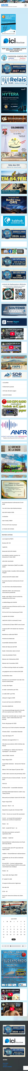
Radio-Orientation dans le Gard (11, 651)
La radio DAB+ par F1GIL (8, 694)
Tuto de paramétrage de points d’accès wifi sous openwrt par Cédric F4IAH (13, 711)
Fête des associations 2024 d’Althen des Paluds (13, 744)
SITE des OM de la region (9, 391)
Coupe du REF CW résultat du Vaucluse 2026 (13, 629)
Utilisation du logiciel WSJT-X (10, 740)
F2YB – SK (4, 891)
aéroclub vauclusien (7, 561)
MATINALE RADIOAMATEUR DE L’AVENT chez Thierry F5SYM (13, 792)
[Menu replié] (25, 5)
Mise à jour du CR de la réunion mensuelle (13, 727)
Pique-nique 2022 (7, 801)
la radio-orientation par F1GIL (10, 689)
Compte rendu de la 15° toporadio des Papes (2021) (12, 848)
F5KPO (11, 48)
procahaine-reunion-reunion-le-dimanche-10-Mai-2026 (11, 556)
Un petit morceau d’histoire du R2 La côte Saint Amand (13, 607)
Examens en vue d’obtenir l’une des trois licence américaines (13, 680)
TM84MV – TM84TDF (7, 838)
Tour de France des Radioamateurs (12, 508)
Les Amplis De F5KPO (7, 539)
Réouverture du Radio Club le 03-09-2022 (13, 797)
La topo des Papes (7, 685)
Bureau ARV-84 (6, 543)
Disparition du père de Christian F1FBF (12, 810)
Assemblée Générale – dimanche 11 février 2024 (13, 764)
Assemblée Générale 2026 (9, 643)
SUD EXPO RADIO (7, 395)
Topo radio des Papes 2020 (9, 875)
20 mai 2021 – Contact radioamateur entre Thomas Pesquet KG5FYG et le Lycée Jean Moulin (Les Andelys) (13, 865)
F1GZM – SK (5, 871)
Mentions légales (7, 1066)
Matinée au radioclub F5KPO (10, 634)
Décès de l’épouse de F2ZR (9, 647)
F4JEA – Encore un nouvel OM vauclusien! (13, 814)
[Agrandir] (25, 482)
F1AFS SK (4, 783)
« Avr (14, 939)
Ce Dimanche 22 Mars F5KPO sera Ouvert (13, 624)
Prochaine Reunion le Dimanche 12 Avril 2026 (12, 503)
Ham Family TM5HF (7, 520)
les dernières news (7, 675)
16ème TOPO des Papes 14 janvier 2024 (12, 769)
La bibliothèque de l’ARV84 (9, 602)
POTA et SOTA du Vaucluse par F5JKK (12, 612)
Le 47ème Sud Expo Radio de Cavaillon (12, 667)
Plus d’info (5, 1063)
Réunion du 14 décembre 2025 (10, 659)
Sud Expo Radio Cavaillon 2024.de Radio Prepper (13, 571)
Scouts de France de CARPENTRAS (11, 702)
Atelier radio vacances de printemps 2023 (13, 773)
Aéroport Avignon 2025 (8, 698)
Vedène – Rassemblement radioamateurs (13, 853)
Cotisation (5, 516)
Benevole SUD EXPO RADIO (9, 551)
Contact (5, 1065)
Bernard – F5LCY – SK (8, 806)
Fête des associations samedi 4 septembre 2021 (11, 833)
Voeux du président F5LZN (9, 655)
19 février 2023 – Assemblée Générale (12, 787)
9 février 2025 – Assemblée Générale (12, 731)
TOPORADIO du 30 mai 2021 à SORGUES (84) (12, 858)
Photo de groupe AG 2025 (9, 723)
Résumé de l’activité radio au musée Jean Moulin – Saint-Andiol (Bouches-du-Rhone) (13, 717)
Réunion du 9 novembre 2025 (10, 663)
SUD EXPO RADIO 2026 (8, 512)
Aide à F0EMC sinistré (8, 755)
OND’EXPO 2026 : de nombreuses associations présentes (11, 591)
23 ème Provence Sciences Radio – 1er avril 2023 (14, 778)
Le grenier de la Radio (8, 616)
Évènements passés (8, 387)
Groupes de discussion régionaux (11, 883)
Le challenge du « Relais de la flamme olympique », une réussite (12, 750)
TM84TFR (4, 547)
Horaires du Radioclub (8, 638)
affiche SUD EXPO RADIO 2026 (10, 577)
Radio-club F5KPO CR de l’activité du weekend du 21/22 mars (12, 597)
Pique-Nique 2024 (7, 759)
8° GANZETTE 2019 (7, 879)
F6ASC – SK (5, 824)
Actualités (5, 382)
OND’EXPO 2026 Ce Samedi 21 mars (11, 620)
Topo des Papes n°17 (8, 736)
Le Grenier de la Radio (8, 529)
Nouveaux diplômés (7, 706)
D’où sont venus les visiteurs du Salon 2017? (12, 896)
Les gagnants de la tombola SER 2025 (12, 671)
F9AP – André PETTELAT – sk (9, 828)
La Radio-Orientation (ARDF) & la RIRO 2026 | (12, 566)
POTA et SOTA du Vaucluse (9, 525)
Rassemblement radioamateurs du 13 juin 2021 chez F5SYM (13, 842)
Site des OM (5, 887)
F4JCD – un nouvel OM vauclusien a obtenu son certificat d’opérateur (12, 819)
